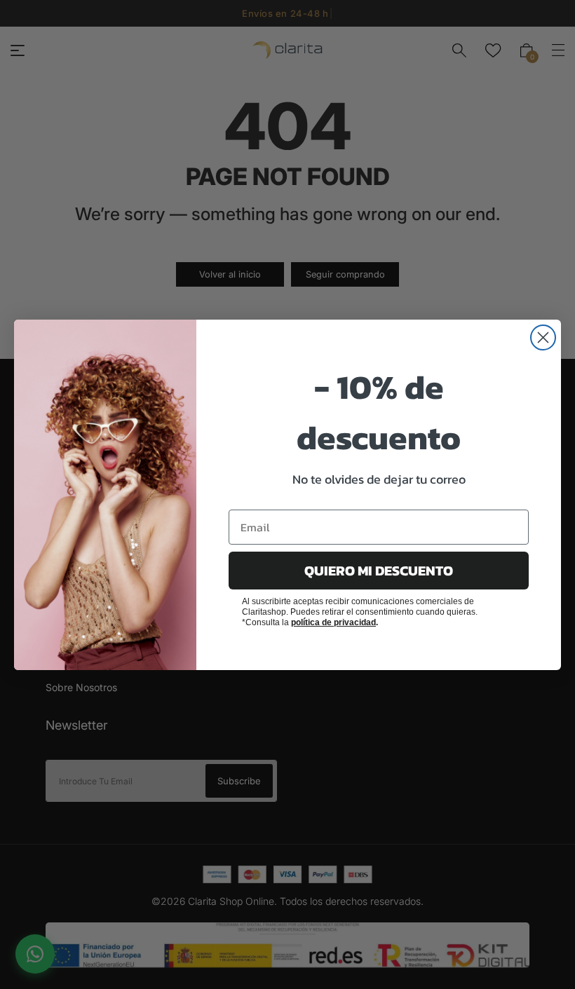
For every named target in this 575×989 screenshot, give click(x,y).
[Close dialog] (543, 337)
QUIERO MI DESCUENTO (378, 570)
